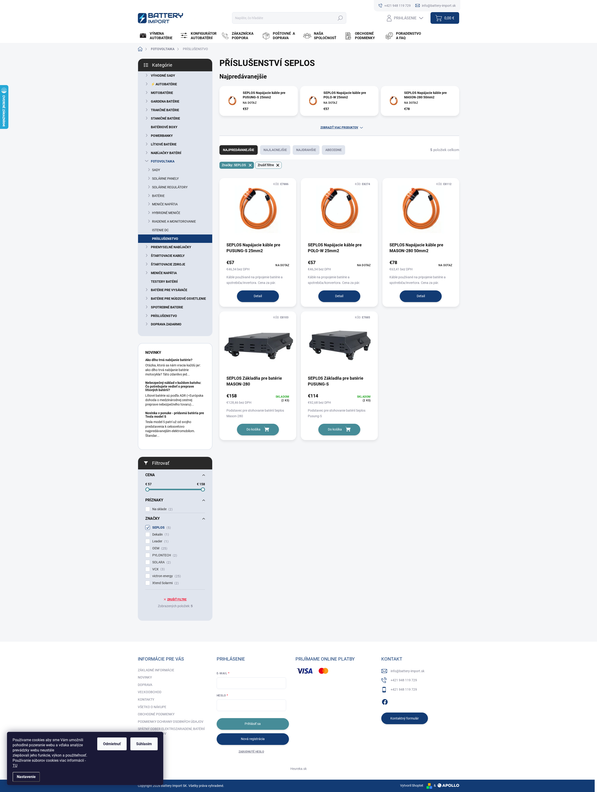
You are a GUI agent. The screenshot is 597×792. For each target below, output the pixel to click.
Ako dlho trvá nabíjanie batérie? (168, 360)
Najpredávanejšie (238, 150)
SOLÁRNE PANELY (165, 178)
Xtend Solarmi (164, 583)
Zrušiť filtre (177, 599)
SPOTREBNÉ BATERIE (167, 307)
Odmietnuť (112, 744)
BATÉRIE (158, 196)
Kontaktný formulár (404, 718)
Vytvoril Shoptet (411, 785)
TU (15, 765)
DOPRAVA (145, 685)
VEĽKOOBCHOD (149, 692)
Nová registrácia (253, 739)
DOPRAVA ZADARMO (166, 324)
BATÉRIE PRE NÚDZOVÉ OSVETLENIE (178, 298)
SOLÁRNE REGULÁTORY (169, 187)
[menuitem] (158, 36)
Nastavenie (26, 777)
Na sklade (161, 509)
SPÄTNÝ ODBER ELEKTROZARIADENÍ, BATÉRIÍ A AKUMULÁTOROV (171, 731)
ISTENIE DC (160, 230)
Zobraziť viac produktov (339, 127)
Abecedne (333, 150)
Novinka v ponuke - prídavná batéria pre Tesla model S (174, 414)
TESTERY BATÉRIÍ (164, 281)
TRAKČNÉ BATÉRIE (165, 110)
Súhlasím (144, 744)
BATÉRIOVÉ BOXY (164, 127)
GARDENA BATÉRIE (165, 101)
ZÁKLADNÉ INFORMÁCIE (156, 670)
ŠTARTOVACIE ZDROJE (168, 264)
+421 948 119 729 (404, 680)
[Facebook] (384, 701)
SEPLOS (161, 528)
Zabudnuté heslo (251, 751)
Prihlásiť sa (253, 724)
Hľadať (340, 18)
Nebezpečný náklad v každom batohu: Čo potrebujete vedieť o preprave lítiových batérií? (173, 386)
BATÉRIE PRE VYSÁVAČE (169, 290)
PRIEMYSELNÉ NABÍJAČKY (171, 247)
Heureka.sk (298, 769)
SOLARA (161, 562)
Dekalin (160, 535)
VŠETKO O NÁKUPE (152, 707)
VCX (157, 569)
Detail (258, 296)
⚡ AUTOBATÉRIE (164, 84)
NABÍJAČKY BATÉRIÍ (166, 153)
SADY (156, 170)
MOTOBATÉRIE (162, 93)
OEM (159, 548)
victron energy (166, 576)
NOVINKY (145, 677)
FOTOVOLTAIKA (162, 161)
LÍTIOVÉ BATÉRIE (164, 144)
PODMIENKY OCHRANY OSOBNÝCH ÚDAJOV (170, 721)
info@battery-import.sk (407, 671)
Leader (159, 541)
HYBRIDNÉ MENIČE (166, 213)
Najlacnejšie (275, 150)
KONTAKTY (146, 699)
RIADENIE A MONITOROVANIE (174, 221)
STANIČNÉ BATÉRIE (165, 118)
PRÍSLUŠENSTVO (165, 239)
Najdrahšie (306, 150)
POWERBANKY (162, 136)
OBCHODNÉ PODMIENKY (156, 714)
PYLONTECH (164, 555)
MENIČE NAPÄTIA (165, 204)
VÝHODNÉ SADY (163, 75)
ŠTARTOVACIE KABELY (168, 256)
